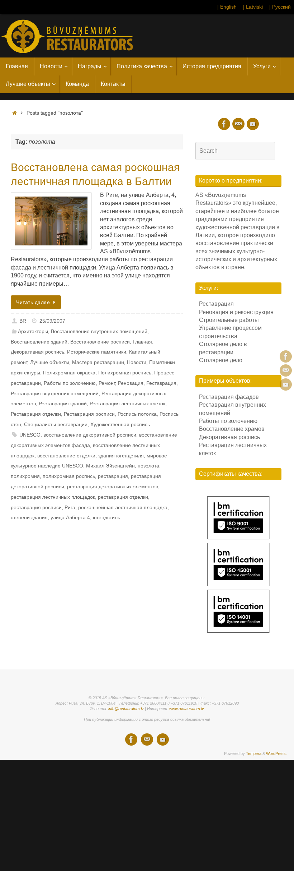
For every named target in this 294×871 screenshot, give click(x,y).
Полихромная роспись (124, 372)
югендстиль (106, 517)
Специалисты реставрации (55, 424)
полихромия (25, 476)
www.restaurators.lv (186, 708)
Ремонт (107, 383)
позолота (148, 466)
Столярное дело (220, 360)
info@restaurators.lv (126, 708)
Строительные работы (229, 320)
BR (22, 321)
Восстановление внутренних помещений (99, 331)
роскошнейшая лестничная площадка (122, 507)
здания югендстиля (121, 455)
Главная (142, 342)
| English (227, 7)
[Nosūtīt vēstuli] (286, 370)
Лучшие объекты (49, 362)
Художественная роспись (120, 424)
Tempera (253, 753)
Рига (70, 507)
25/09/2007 (52, 321)
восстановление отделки (66, 455)
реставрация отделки (123, 497)
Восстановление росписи (100, 342)
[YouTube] (286, 384)
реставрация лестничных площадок (53, 497)
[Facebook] (286, 356)
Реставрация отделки (36, 414)
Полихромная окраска (69, 372)
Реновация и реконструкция (236, 312)
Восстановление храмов (232, 429)
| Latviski (253, 7)
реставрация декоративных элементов (112, 486)
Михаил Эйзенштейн (110, 466)
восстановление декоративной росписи (89, 435)
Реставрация (161, 383)
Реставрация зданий (63, 403)
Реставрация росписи (89, 414)
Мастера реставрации (98, 362)
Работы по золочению (70, 383)
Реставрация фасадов (229, 397)
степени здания (29, 517)
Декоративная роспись (37, 352)
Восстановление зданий (39, 342)
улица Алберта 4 (70, 517)
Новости (136, 362)
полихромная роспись (69, 476)
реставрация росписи (36, 507)
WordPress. (276, 753)
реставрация (113, 476)
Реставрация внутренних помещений (55, 393)
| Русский (280, 7)
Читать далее (33, 302)
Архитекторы (33, 331)
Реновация (130, 383)
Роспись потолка (137, 414)
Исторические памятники (96, 352)
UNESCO (30, 435)
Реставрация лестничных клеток (127, 403)
